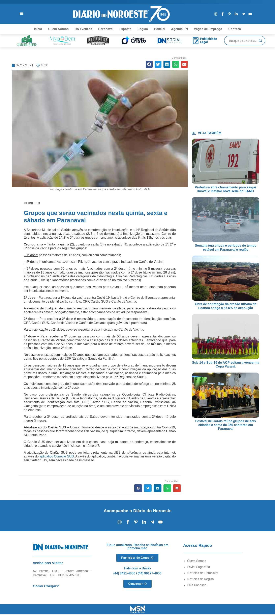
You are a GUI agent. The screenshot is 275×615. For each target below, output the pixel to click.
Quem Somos (58, 29)
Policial (159, 29)
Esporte (125, 29)
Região (143, 29)
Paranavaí (105, 29)
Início (38, 29)
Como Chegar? (46, 586)
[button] (149, 64)
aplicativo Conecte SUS (56, 456)
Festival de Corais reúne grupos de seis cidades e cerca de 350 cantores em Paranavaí (225, 424)
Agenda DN (179, 29)
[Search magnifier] (260, 40)
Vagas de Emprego (208, 29)
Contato (234, 29)
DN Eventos (83, 29)
